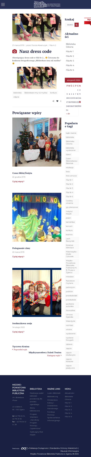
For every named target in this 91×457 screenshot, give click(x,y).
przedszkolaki (71, 296)
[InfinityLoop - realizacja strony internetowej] (25, 448)
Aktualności (69, 393)
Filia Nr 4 (70, 65)
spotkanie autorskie (70, 305)
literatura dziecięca (70, 246)
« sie (68, 113)
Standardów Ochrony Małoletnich (64, 448)
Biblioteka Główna (70, 142)
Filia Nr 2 (70, 56)
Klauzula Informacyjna (69, 451)
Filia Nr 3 (70, 61)
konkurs (53, 93)
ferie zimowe (71, 176)
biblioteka (17, 93)
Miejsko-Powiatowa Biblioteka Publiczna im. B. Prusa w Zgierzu (71, 267)
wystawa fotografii (69, 339)
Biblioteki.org (52, 396)
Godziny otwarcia (69, 202)
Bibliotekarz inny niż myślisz (35, 93)
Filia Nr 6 (70, 70)
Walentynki (70, 321)
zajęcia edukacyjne (70, 354)
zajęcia (68, 348)
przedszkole (71, 300)
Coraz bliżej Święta (22, 173)
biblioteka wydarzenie (70, 149)
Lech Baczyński (70, 240)
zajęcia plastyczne (70, 367)
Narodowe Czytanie (70, 282)
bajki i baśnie (71, 133)
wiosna (69, 329)
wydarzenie (70, 334)
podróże (69, 291)
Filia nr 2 (52, 45)
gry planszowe (72, 207)
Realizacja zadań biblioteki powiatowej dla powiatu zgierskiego (36, 398)
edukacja (69, 167)
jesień (68, 218)
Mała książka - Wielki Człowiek (71, 254)
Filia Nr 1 (70, 51)
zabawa (69, 344)
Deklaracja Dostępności (38, 448)
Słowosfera (70, 310)
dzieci (68, 154)
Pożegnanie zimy (21, 248)
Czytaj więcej (17, 181)
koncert (69, 226)
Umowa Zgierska (69, 316)
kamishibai (70, 222)
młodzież (70, 277)
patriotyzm (70, 287)
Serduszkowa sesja (22, 323)
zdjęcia (16, 97)
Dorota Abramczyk (39, 45)
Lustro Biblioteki (53, 393)
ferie (68, 172)
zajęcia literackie (69, 360)
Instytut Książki (69, 212)
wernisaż (69, 325)
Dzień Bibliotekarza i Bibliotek (71, 161)
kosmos (69, 234)
